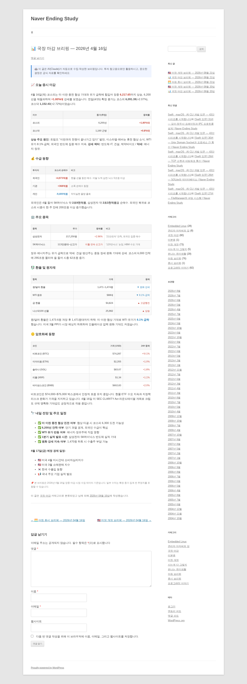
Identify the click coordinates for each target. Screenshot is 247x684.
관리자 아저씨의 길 (178, 230)
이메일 (36, 606)
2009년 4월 (174, 430)
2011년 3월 (174, 393)
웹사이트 (36, 621)
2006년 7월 (174, 476)
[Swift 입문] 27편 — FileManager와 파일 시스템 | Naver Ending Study (190, 198)
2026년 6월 (174, 300)
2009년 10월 (175, 420)
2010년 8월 (174, 397)
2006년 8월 (174, 472)
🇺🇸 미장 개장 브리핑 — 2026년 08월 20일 (191, 86)
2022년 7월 (174, 346)
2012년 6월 (174, 379)
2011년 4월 (174, 388)
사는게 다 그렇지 (177, 249)
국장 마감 (45, 495)
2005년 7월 (174, 499)
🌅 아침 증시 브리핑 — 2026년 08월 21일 (191, 82)
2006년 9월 (174, 467)
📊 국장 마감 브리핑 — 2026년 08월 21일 (191, 77)
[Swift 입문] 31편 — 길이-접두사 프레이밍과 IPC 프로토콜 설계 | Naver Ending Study (191, 124)
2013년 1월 (174, 365)
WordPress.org (176, 620)
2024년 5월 (174, 323)
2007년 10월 (175, 434)
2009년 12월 (175, 416)
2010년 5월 (174, 407)
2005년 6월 (174, 504)
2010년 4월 (174, 411)
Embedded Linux (177, 226)
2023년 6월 (174, 332)
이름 (34, 591)
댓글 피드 (173, 615)
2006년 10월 (175, 462)
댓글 (34, 548)
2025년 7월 (174, 314)
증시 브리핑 (174, 263)
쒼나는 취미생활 (177, 253)
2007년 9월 (174, 439)
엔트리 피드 (174, 611)
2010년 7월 (174, 402)
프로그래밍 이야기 (178, 267)
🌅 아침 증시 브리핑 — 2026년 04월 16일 (58, 520)
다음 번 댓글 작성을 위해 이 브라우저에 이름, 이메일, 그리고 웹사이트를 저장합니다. (87, 636)
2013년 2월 (174, 360)
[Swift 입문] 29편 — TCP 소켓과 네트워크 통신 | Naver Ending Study (190, 161)
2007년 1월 (174, 458)
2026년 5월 (174, 304)
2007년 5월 (174, 448)
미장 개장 (173, 244)
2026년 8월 (174, 290)
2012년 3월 (174, 383)
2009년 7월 (174, 425)
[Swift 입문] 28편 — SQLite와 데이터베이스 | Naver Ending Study (191, 179)
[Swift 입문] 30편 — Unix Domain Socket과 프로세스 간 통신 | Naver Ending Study (191, 142)
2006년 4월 (174, 490)
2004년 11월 (175, 513)
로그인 (171, 606)
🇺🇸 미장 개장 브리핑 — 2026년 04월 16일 (124, 520)
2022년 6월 (174, 351)
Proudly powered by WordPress (47, 667)
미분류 (171, 239)
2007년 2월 (174, 453)
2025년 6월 (174, 318)
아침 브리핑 (174, 258)
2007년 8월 (174, 444)
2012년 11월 (175, 369)
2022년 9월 (174, 342)
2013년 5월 (174, 355)
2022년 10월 (175, 337)
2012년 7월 (174, 374)
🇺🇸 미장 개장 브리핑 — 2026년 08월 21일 (191, 72)
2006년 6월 (174, 481)
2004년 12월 (175, 509)
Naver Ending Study (54, 18)
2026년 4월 (174, 309)
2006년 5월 (174, 485)
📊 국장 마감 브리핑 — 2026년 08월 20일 (191, 91)
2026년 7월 (174, 295)
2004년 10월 (175, 518)
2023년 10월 (175, 328)
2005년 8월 (174, 495)
